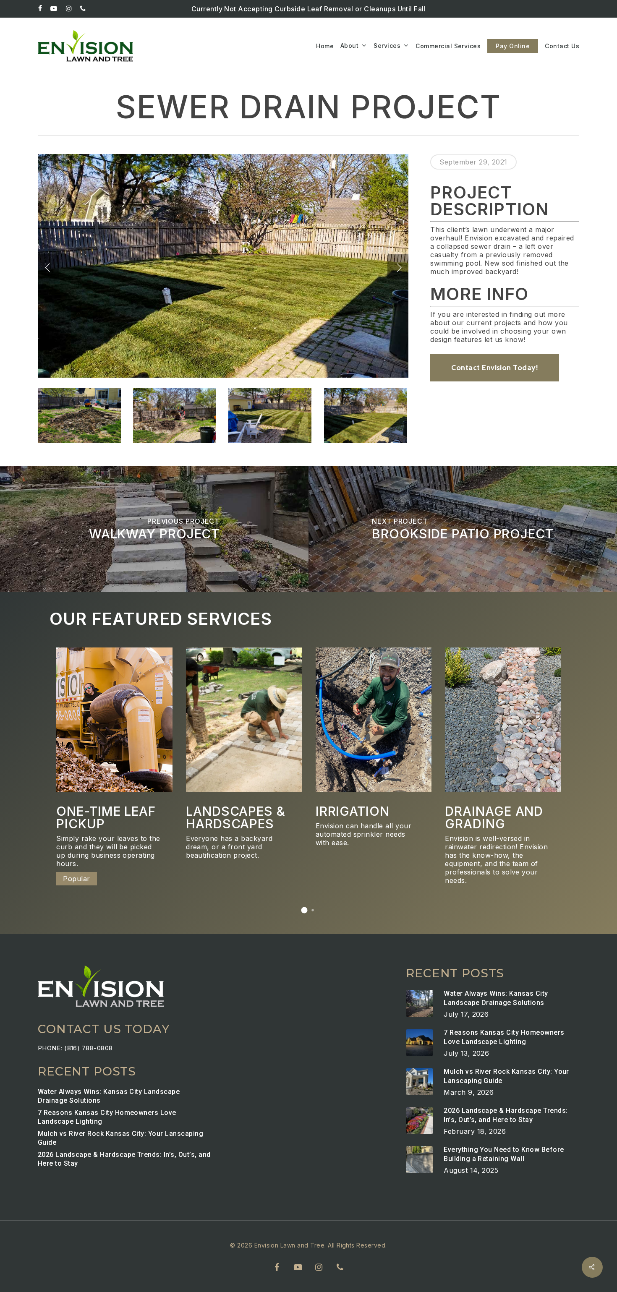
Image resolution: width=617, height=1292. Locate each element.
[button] (304, 910)
